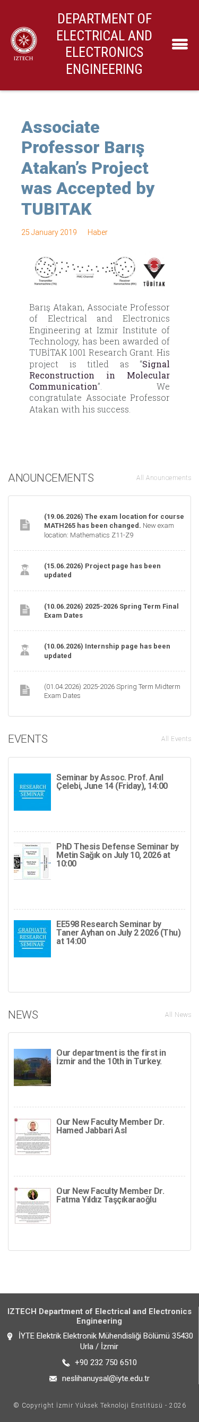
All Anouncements (163, 478)
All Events (176, 739)
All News (178, 1015)
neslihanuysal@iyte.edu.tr (106, 1378)
